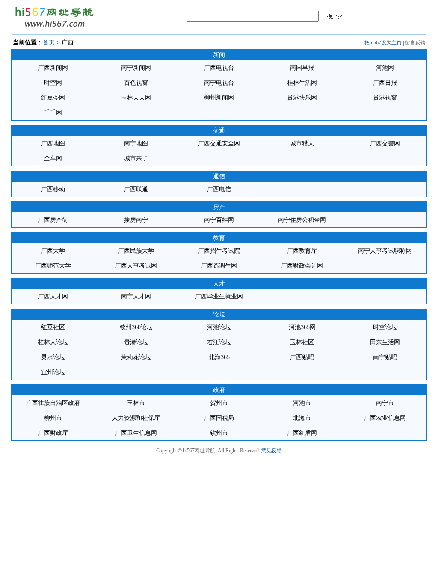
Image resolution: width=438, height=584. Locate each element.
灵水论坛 (53, 357)
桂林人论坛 (53, 342)
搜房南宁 (136, 220)
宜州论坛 (53, 372)
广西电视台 (219, 68)
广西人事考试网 (136, 266)
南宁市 (385, 403)
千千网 (53, 112)
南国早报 (302, 68)
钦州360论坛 (136, 327)
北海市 (302, 418)
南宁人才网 (136, 296)
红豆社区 (53, 327)
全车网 (53, 158)
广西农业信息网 (385, 418)
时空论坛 (385, 327)
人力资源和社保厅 (136, 418)
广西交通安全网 (219, 143)
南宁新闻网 (136, 68)
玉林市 (136, 403)
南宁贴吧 (385, 357)
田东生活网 (385, 342)
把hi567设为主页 (383, 43)
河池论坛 (219, 327)
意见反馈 (271, 451)
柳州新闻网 (219, 97)
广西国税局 (219, 418)
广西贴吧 (302, 357)
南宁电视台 (219, 83)
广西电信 (219, 189)
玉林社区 (302, 342)
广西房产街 (53, 220)
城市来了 (136, 158)
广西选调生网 (219, 266)
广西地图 (53, 143)
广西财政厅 (53, 433)
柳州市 (53, 418)
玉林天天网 (136, 97)
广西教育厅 (302, 251)
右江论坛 (219, 342)
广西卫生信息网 (136, 433)
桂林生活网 (302, 83)
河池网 (385, 68)
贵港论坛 (136, 342)
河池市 (302, 403)
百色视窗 (136, 83)
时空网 (53, 83)
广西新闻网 (53, 68)
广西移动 (53, 189)
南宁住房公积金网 (302, 220)
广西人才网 (53, 296)
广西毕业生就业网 (219, 296)
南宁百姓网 (219, 220)
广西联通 (136, 189)
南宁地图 (136, 143)
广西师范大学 (53, 266)
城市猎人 (302, 143)
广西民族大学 (136, 251)
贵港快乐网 (302, 97)
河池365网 (302, 327)
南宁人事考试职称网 (385, 251)
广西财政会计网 (302, 266)
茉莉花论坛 (136, 357)
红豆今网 (53, 97)
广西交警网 (385, 143)
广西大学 (53, 251)
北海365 (219, 357)
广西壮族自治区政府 (53, 403)
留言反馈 (415, 43)
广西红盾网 (302, 433)
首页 (49, 42)
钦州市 (219, 433)
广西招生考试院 (219, 251)
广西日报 (385, 83)
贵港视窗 (385, 97)
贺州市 (219, 403)
